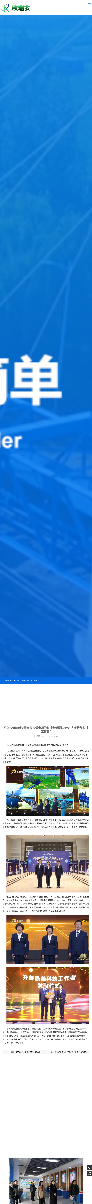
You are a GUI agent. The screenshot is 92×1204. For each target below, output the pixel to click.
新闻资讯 (25, 680)
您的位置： (9, 680)
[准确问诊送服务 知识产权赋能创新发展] (46, 1185)
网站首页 (17, 680)
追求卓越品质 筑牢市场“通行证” (28, 1052)
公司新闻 (34, 680)
